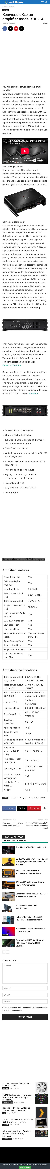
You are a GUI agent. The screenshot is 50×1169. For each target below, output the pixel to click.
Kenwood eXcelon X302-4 (37, 798)
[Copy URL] (21, 28)
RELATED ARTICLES (14, 837)
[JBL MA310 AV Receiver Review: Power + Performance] (8, 885)
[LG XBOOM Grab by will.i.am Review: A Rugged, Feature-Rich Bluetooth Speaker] (8, 862)
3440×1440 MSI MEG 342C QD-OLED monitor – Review (17, 1120)
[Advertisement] (25, 59)
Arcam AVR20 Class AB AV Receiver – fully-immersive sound (37, 825)
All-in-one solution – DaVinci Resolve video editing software (16, 1133)
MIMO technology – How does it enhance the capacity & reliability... (17, 1097)
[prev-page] (3, 952)
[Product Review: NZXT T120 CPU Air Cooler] (41, 1089)
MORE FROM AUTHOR (15, 840)
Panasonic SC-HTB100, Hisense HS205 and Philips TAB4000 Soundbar (29, 943)
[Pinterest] (16, 28)
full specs (23, 798)
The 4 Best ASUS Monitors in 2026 (31, 847)
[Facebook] (4, 28)
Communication (7, 1102)
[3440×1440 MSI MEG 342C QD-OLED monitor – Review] (41, 1123)
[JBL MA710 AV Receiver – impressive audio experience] (8, 873)
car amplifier (13, 798)
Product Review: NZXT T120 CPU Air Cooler (16, 1084)
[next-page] (7, 952)
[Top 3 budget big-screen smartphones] (8, 908)
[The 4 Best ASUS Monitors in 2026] (8, 850)
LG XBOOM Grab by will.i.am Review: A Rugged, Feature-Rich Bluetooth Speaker (32, 862)
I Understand (25, 1167)
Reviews (11, 6)
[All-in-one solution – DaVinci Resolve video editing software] (41, 1133)
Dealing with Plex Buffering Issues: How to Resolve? (16, 1109)
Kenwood (33, 393)
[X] (10, 28)
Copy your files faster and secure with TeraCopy (12, 824)
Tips (4, 1113)
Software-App (7, 1138)
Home (4, 6)
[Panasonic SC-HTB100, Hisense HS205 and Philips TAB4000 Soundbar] (8, 943)
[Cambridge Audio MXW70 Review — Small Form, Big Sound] (8, 896)
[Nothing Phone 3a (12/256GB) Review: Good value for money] (8, 920)
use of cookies (42, 1164)
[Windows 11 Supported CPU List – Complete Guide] (8, 931)
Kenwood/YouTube (11, 365)
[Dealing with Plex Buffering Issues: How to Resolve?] (41, 1113)
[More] (44, 808)
